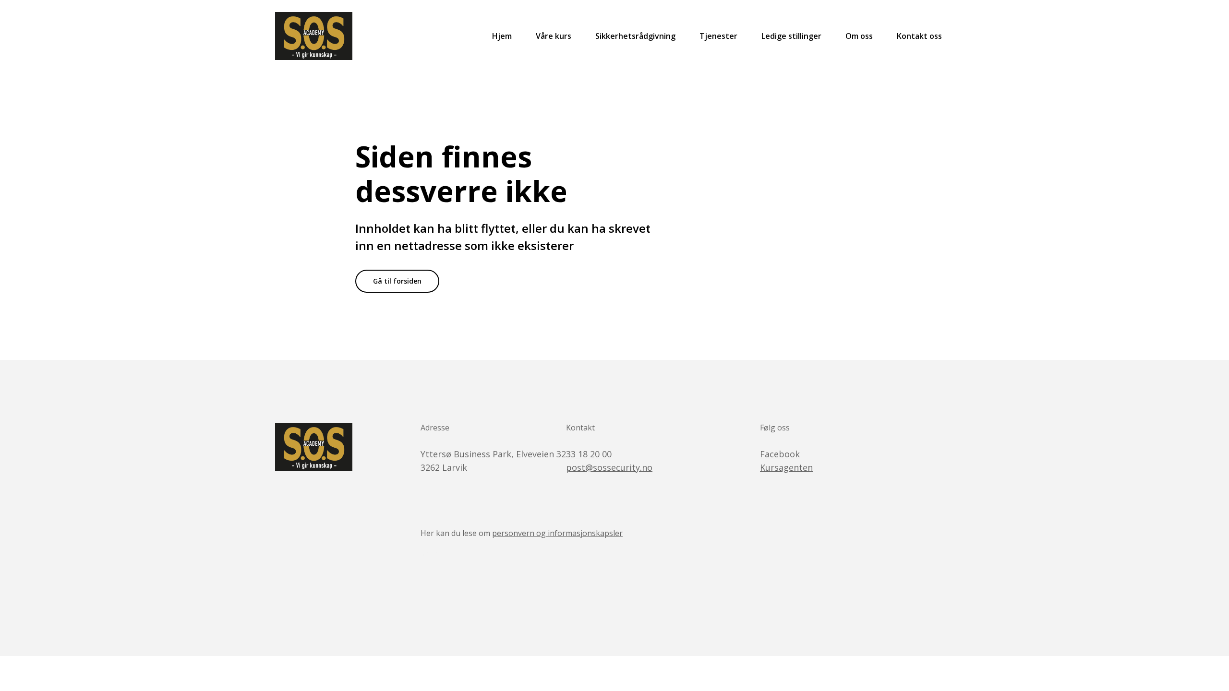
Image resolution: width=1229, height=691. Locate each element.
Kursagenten (786, 467)
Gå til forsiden (397, 281)
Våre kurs (553, 36)
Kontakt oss (919, 36)
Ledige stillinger (791, 36)
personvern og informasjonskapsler (557, 533)
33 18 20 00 (589, 454)
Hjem (502, 36)
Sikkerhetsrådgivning (635, 36)
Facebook (780, 454)
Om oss (859, 36)
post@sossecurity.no (609, 467)
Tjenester (718, 36)
